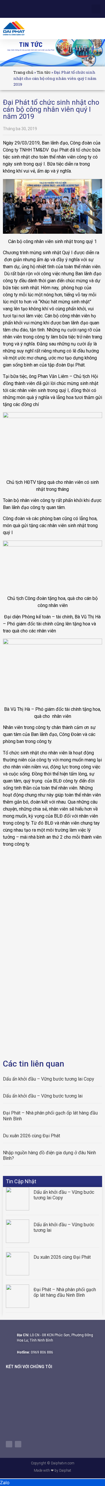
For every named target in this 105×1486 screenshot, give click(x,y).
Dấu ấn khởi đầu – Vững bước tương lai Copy (48, 1079)
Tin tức (43, 72)
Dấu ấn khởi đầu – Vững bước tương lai (43, 1096)
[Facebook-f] (9, 1444)
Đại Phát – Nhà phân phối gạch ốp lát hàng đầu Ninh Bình (50, 1115)
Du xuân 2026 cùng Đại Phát (31, 1135)
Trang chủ (23, 72)
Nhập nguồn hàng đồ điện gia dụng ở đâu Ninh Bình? (49, 1155)
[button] (98, 28)
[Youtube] (18, 1444)
